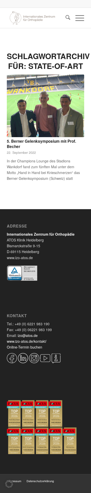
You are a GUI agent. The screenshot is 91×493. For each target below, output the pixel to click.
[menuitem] (65, 18)
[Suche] (65, 18)
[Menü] (77, 18)
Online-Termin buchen (24, 347)
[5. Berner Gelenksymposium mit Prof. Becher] (45, 106)
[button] (9, 484)
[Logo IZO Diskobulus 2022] (38, 18)
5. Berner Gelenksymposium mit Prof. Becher (41, 144)
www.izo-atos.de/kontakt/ (27, 341)
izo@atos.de (28, 335)
